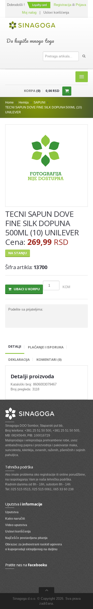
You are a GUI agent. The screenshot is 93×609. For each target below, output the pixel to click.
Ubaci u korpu (25, 289)
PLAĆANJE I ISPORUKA (46, 347)
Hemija (24, 102)
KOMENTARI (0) (48, 359)
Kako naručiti (15, 518)
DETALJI (14, 346)
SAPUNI (39, 102)
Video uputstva (16, 525)
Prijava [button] (81, 5)
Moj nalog (29, 12)
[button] (39, 5)
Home (9, 102)
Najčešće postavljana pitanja (26, 538)
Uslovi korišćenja (56, 12)
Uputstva (12, 512)
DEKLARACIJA (19, 359)
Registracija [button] (62, 5)
